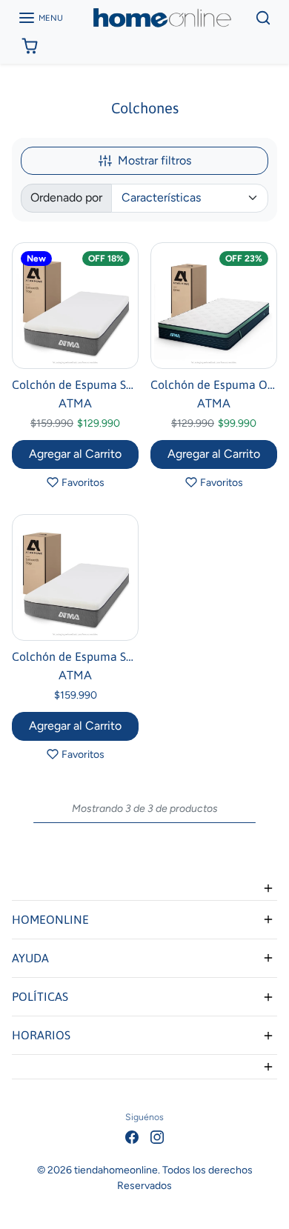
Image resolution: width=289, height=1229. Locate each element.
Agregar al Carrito (75, 454)
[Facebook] (131, 1136)
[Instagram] (157, 1136)
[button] (40, 18)
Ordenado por (66, 197)
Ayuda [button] (30, 958)
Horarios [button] (41, 1035)
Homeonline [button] (50, 919)
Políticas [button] (40, 996)
